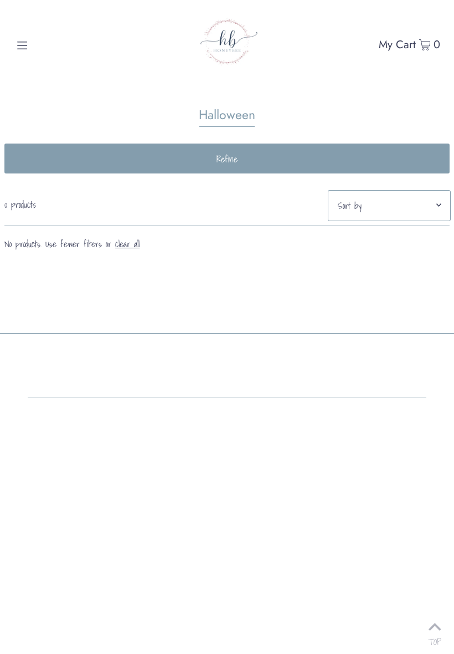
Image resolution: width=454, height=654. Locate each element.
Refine (227, 159)
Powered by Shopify (59, 422)
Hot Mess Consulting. (185, 422)
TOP (434, 639)
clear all (127, 244)
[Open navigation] (46, 44)
